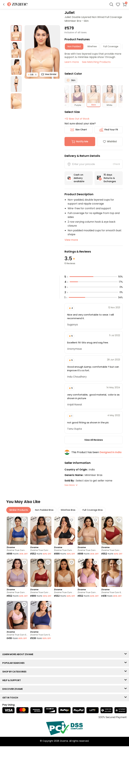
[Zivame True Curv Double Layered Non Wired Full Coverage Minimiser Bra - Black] (64, 531)
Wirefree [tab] (92, 46)
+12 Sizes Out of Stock (76, 118)
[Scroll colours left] (67, 96)
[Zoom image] (42, 52)
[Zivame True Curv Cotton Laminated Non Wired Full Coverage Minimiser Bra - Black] (40, 531)
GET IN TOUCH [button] (11, 697)
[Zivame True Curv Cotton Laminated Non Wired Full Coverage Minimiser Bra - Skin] (64, 573)
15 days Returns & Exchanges (110, 178)
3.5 (32, 74)
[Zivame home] (17, 4)
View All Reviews (93, 439)
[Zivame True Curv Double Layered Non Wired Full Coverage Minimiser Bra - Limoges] (17, 531)
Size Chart (81, 129)
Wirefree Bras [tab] (68, 510)
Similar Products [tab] (18, 510)
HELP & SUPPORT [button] (12, 680)
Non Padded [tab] (74, 46)
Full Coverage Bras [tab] (93, 510)
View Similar (50, 74)
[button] (4, 4)
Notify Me (82, 141)
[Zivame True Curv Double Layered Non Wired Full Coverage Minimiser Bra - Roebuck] (88, 531)
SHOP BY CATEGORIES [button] (15, 671)
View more (71, 240)
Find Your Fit (111, 129)
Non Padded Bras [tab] (44, 510)
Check (116, 164)
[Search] (111, 4)
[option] (16, 33)
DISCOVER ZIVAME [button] (13, 689)
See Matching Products (96, 62)
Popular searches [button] (14, 663)
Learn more (71, 62)
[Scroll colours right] (119, 96)
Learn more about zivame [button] (18, 654)
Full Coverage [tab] (110, 46)
